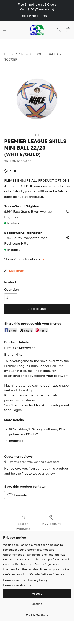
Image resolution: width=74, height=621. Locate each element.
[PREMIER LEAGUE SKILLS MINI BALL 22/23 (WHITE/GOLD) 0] (37, 99)
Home (8, 54)
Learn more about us (17, 585)
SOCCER (10, 59)
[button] (37, 30)
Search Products (23, 526)
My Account (51, 524)
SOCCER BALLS (45, 54)
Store (23, 54)
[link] (37, 16)
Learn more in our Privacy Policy (25, 580)
